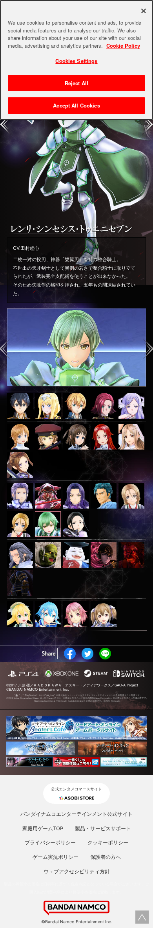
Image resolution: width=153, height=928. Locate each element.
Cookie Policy (123, 45)
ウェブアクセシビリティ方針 (77, 871)
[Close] (143, 11)
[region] (76, 60)
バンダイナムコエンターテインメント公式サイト (76, 814)
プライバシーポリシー (50, 842)
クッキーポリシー (107, 842)
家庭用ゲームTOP (42, 828)
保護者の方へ (105, 857)
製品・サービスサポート (103, 828)
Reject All (76, 83)
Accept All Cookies (76, 105)
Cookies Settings (76, 60)
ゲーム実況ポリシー (55, 857)
